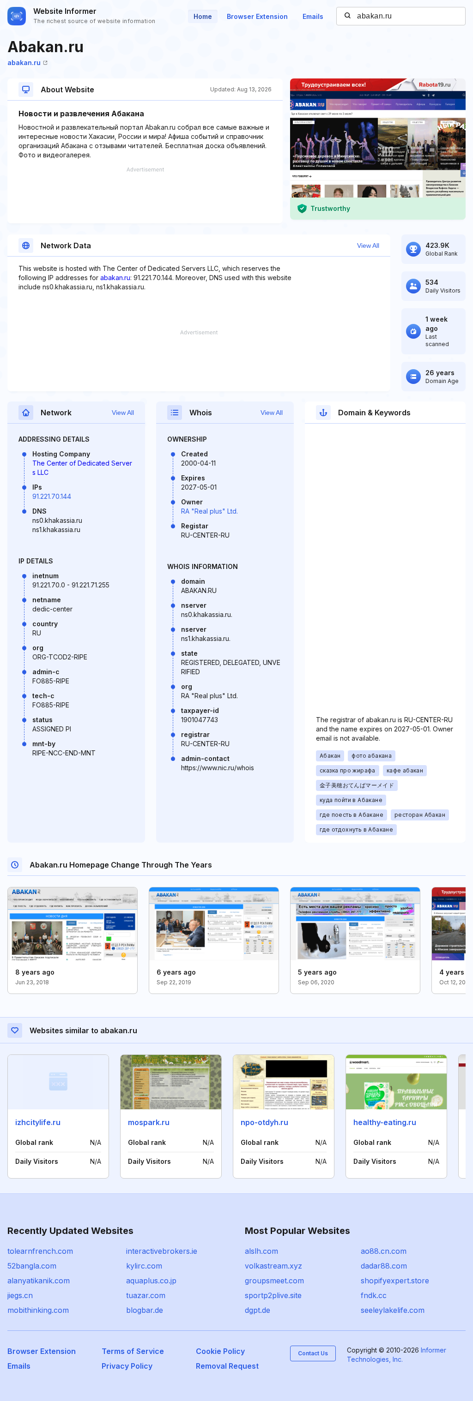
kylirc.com (144, 1265)
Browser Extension (257, 16)
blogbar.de (144, 1310)
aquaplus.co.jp (151, 1280)
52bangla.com (31, 1265)
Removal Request (227, 1366)
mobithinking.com (38, 1310)
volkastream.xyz (273, 1265)
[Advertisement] (145, 195)
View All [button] (368, 245)
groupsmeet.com (274, 1280)
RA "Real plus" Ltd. (209, 511)
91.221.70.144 (51, 496)
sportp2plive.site (273, 1295)
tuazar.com (145, 1295)
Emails (313, 16)
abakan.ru (24, 62)
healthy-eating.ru (384, 1122)
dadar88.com (384, 1265)
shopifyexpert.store (395, 1280)
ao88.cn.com (383, 1251)
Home (203, 16)
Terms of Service (133, 1351)
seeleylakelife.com (392, 1310)
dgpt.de (257, 1310)
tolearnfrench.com (40, 1251)
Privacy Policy (127, 1366)
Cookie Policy (220, 1351)
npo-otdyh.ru (264, 1122)
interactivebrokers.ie (161, 1251)
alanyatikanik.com (38, 1280)
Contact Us (313, 1353)
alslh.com (261, 1251)
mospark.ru (149, 1122)
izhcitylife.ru (38, 1122)
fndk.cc (374, 1295)
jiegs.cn (20, 1295)
